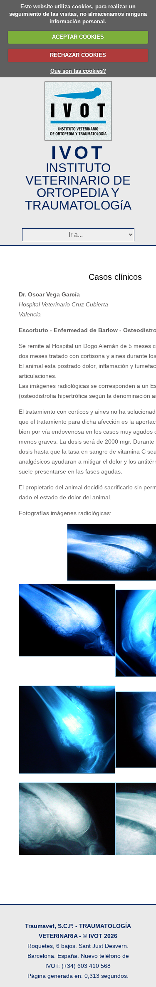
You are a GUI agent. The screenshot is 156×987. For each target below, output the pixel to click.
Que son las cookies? (78, 71)
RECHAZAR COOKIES (78, 55)
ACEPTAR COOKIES (78, 37)
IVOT (78, 177)
